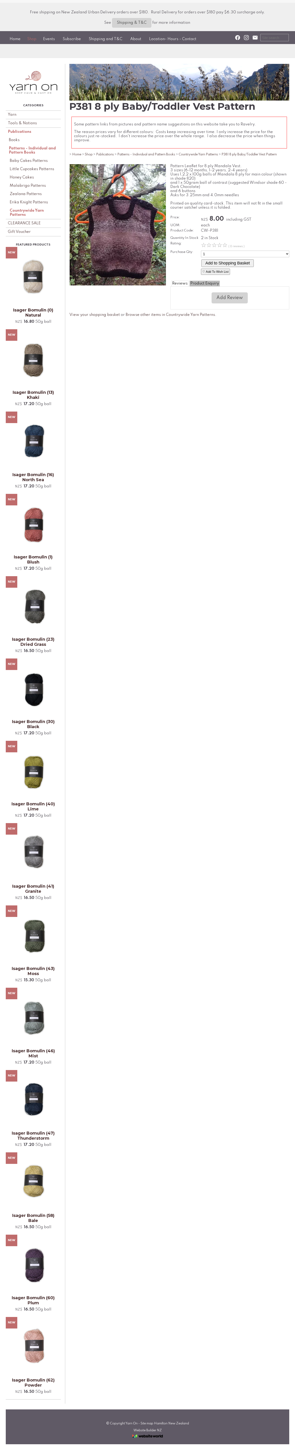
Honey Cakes (22, 177)
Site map (147, 1423)
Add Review (229, 298)
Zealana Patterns (26, 194)
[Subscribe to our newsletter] (255, 38)
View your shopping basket (94, 315)
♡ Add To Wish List (215, 271)
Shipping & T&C (132, 23)
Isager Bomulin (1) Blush (33, 559)
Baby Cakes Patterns (29, 161)
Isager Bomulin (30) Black (33, 724)
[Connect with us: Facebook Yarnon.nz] (238, 38)
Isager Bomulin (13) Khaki (33, 395)
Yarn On (131, 1423)
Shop (31, 39)
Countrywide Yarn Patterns (27, 213)
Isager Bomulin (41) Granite (33, 889)
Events (49, 39)
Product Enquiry (204, 283)
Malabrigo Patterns (28, 186)
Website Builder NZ (147, 1430)
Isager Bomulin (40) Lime (33, 806)
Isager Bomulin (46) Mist (33, 1053)
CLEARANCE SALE (24, 223)
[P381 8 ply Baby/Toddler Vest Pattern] (117, 284)
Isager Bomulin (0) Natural (33, 313)
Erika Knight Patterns (29, 202)
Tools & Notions (22, 123)
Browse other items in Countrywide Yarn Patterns (170, 315)
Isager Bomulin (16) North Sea (33, 477)
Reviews (180, 283)
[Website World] (147, 1439)
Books (14, 140)
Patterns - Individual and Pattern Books (32, 150)
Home (15, 39)
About (135, 39)
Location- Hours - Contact (172, 39)
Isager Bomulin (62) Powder (33, 1383)
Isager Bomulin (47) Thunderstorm (33, 1136)
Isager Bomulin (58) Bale (33, 1218)
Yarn (12, 115)
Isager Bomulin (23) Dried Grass (33, 642)
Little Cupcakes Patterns (32, 169)
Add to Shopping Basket (227, 263)
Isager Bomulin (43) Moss (33, 971)
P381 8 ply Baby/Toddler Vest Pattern (249, 154)
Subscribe (72, 39)
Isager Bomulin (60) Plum (33, 1300)
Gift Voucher (19, 232)
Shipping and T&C (105, 39)
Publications (19, 132)
